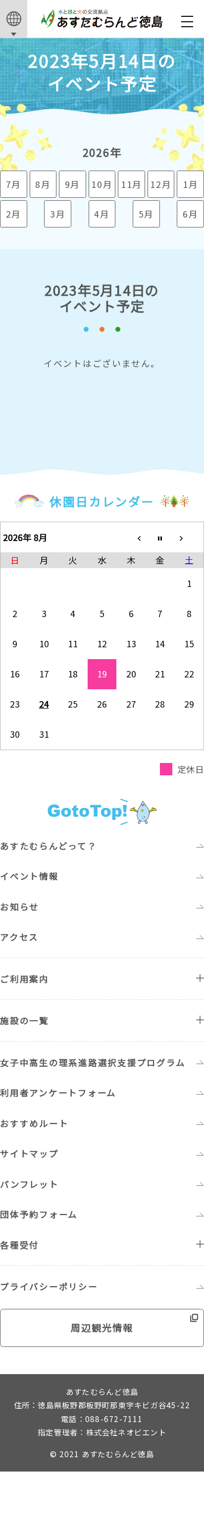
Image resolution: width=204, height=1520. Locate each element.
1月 (191, 184)
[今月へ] (160, 537)
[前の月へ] (131, 537)
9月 (73, 184)
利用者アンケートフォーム (58, 1092)
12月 (160, 184)
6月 (191, 214)
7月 (14, 184)
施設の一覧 (24, 1020)
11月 (131, 184)
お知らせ (19, 906)
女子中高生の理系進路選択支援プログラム (92, 1062)
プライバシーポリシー (49, 1286)
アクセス (19, 937)
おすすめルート (34, 1123)
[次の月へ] (189, 537)
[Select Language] (13, 19)
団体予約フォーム (39, 1214)
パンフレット (29, 1184)
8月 (43, 184)
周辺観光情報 (102, 1328)
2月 (14, 214)
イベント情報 (29, 876)
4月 (102, 214)
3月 (58, 214)
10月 (101, 184)
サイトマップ (29, 1153)
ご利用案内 (24, 979)
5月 (146, 214)
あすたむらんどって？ (48, 846)
